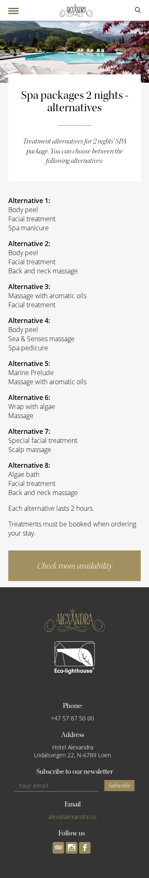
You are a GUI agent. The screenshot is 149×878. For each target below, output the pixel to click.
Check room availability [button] (74, 565)
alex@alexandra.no (72, 817)
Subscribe (119, 785)
